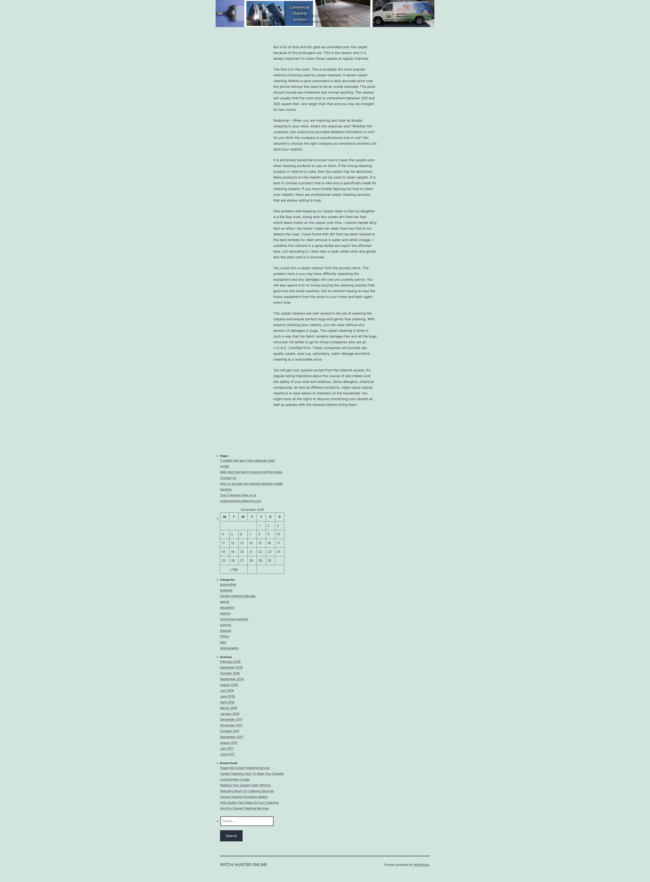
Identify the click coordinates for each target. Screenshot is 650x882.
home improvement (234, 619)
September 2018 (232, 679)
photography (229, 648)
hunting (225, 625)
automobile (228, 584)
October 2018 (230, 673)
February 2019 (230, 661)
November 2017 (231, 725)
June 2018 (227, 696)
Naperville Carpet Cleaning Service (245, 768)
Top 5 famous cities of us (238, 495)
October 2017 (230, 731)
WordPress (421, 864)
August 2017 (229, 742)
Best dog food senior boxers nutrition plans (251, 472)
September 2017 (231, 737)
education (227, 607)
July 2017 (226, 748)
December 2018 (231, 667)
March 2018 (228, 708)
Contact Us (228, 478)
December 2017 (231, 719)
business (226, 590)
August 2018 (229, 685)
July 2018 (227, 690)
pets (223, 642)
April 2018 (227, 702)
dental (224, 602)
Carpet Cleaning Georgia (237, 596)
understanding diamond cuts (240, 501)
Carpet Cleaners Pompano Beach (244, 797)
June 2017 (227, 754)
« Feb (234, 569)
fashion (225, 613)
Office (224, 636)
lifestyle (225, 630)
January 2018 (229, 714)
